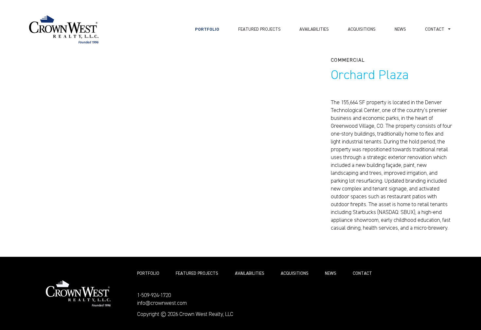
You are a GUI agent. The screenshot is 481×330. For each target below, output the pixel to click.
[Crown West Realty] (78, 293)
